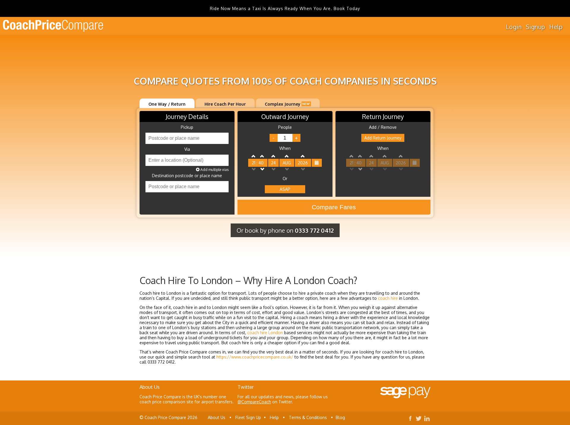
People (285, 127)
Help (556, 27)
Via (187, 149)
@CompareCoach (254, 401)
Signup (535, 27)
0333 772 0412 (314, 230)
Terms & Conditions (308, 417)
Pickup (187, 127)
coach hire (388, 298)
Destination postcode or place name (187, 175)
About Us (216, 417)
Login (514, 27)
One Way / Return (167, 104)
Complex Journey (287, 104)
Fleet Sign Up (248, 417)
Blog (340, 417)
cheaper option (282, 342)
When (285, 148)
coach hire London (265, 332)
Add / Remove (383, 127)
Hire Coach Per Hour (225, 104)
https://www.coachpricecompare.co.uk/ (254, 356)
